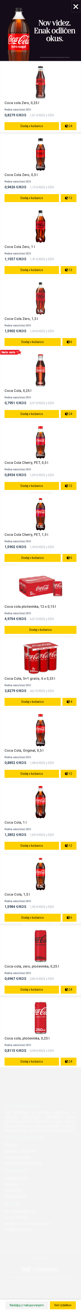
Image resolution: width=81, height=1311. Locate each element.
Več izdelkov (62, 1305)
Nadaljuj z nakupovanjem (27, 1305)
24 (70, 126)
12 (70, 198)
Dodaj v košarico (32, 126)
